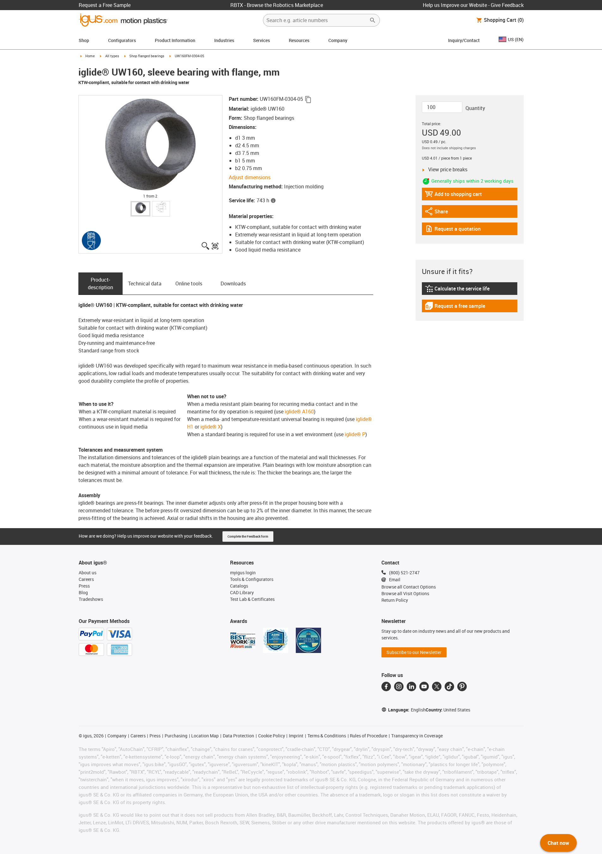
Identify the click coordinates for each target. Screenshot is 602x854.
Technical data (144, 283)
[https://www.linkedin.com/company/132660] (411, 686)
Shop (84, 40)
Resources (299, 40)
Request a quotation (453, 230)
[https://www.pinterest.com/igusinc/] (462, 686)
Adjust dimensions (250, 177)
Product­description (100, 283)
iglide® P (355, 434)
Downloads (233, 283)
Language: (407, 710)
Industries (224, 40)
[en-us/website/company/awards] (242, 640)
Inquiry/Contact (464, 40)
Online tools (188, 283)
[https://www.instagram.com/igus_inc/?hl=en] (399, 686)
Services (261, 40)
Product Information (175, 40)
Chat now (558, 842)
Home (90, 55)
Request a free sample (455, 307)
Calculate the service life (458, 290)
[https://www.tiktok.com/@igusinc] (449, 686)
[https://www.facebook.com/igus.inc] (386, 686)
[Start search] (372, 20)
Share (442, 213)
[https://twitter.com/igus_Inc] (436, 686)
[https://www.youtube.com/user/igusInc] (424, 686)
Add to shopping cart (453, 195)
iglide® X (210, 426)
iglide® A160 (298, 411)
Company (337, 40)
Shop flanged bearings (146, 55)
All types (112, 55)
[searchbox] (316, 20)
